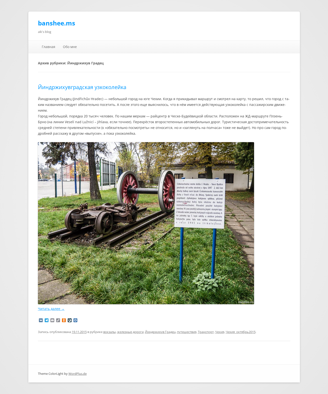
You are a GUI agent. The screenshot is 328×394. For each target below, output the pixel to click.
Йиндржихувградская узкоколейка (82, 87)
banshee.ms (56, 23)
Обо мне (70, 46)
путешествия (186, 332)
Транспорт (206, 332)
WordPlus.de (77, 373)
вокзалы (109, 332)
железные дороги (130, 332)
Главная (48, 46)
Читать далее (51, 308)
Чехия (219, 332)
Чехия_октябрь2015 (240, 332)
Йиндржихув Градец (160, 332)
